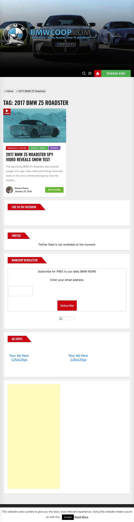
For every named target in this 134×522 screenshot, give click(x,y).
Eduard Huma (21, 188)
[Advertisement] (34, 436)
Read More (54, 189)
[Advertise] (19, 349)
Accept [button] (68, 517)
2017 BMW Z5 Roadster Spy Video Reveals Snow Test (29, 156)
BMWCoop (19, 216)
